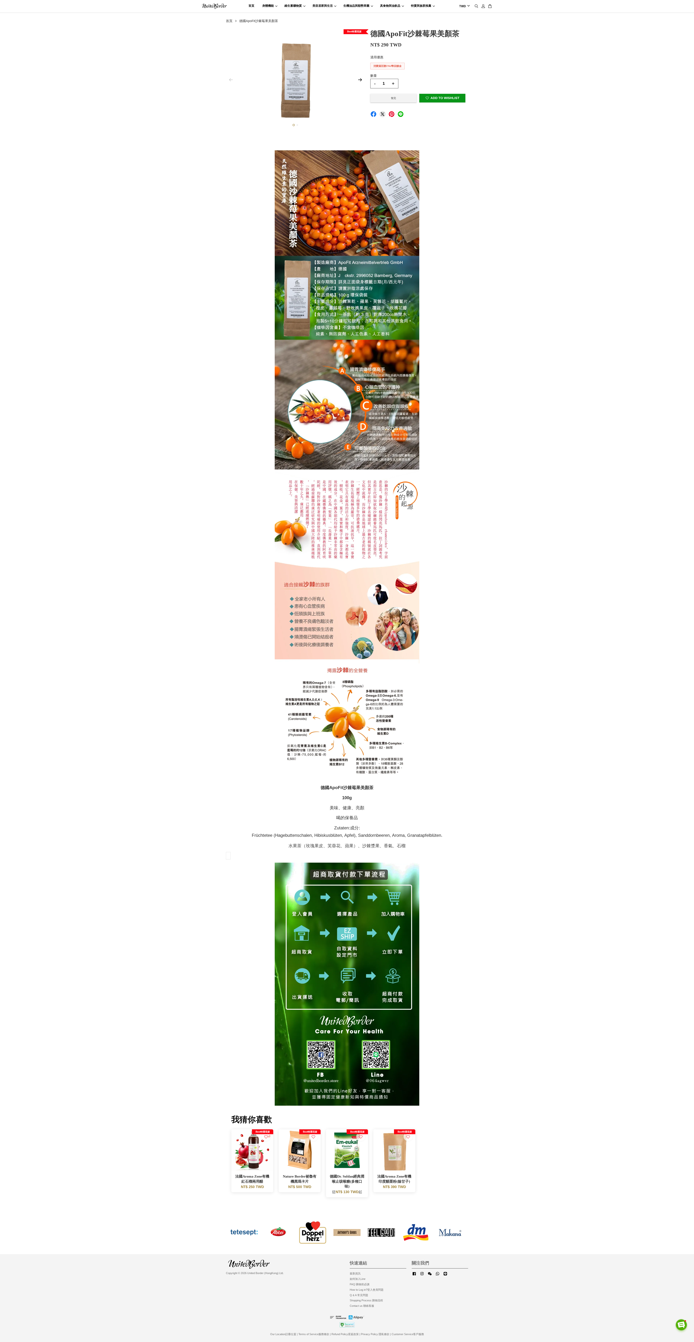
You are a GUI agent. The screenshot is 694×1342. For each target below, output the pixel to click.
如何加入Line (357, 1278)
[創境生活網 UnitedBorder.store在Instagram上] (422, 1275)
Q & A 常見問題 (359, 1295)
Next (360, 79)
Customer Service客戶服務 (408, 1334)
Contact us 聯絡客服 (362, 1305)
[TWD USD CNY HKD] (464, 6)
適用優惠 (376, 57)
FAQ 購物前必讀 (359, 1284)
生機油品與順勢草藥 (356, 5)
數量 (373, 76)
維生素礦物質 (293, 5)
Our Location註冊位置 (283, 1334)
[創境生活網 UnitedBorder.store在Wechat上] (429, 1275)
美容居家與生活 (322, 5)
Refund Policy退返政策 (345, 1334)
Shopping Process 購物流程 (366, 1300)
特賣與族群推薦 (421, 5)
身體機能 (268, 5)
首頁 (251, 5)
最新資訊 (355, 1273)
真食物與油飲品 (390, 5)
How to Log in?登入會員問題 (367, 1289)
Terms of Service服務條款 (313, 1334)
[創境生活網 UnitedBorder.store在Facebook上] (414, 1275)
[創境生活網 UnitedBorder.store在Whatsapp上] (437, 1275)
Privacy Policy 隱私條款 (375, 1334)
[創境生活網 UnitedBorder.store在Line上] (445, 1275)
